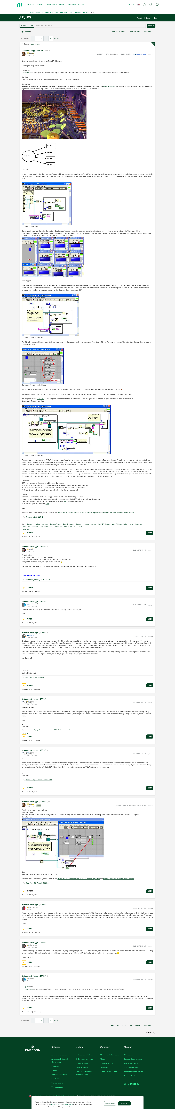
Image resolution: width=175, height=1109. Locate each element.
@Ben (27, 987)
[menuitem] (30, 5)
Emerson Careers (106, 1063)
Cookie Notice (68, 1104)
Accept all (124, 1103)
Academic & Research (59, 1055)
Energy (54, 1070)
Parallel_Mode (26, 526)
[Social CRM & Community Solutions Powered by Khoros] (150, 1032)
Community (39, 12)
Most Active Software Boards (70, 12)
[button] (24, 533)
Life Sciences (56, 1079)
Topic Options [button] (25, 32)
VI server (40, 399)
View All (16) (25, 529)
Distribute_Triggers (55, 524)
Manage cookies (110, 1103)
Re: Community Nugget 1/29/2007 (34, 546)
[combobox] (90, 26)
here (65, 501)
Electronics (55, 1066)
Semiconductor (57, 1083)
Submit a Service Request (133, 1071)
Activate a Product (131, 1067)
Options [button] (150, 54)
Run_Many (58, 526)
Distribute (30, 524)
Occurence (138, 524)
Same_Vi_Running (69, 526)
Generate (79, 524)
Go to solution (35, 44)
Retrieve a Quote (82, 1063)
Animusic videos (109, 86)
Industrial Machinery (59, 1074)
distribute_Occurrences (41, 524)
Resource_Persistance (46, 526)
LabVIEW (86, 12)
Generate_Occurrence (90, 524)
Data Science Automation (67, 513)
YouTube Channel (127, 513)
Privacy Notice (55, 1104)
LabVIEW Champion (83, 513)
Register (140, 18)
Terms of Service (82, 1067)
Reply (150, 533)
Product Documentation (133, 1059)
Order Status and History (85, 1059)
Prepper (106, 513)
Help (155, 18)
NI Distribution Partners (84, 1055)
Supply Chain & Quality (108, 1071)
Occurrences (26, 72)
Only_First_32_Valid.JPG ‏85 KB (37, 883)
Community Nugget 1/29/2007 (33, 50)
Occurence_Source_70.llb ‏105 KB (38, 580)
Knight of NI (95, 513)
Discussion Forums (51, 12)
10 (28, 1012)
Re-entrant (35, 526)
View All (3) (25, 733)
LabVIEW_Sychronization (119, 524)
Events (102, 1076)
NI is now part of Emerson (109, 1055)
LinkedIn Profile (115, 513)
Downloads (128, 1055)
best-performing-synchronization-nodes (38, 730)
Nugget (131, 524)
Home (32, 12)
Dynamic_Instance (68, 524)
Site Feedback (129, 1076)
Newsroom (104, 1067)
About (102, 1059)
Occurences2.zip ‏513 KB (34, 517)
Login (148, 18)
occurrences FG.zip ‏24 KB (35, 677)
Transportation (57, 1087)
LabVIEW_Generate (104, 524)
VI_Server (79, 526)
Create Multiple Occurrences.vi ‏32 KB (39, 780)
